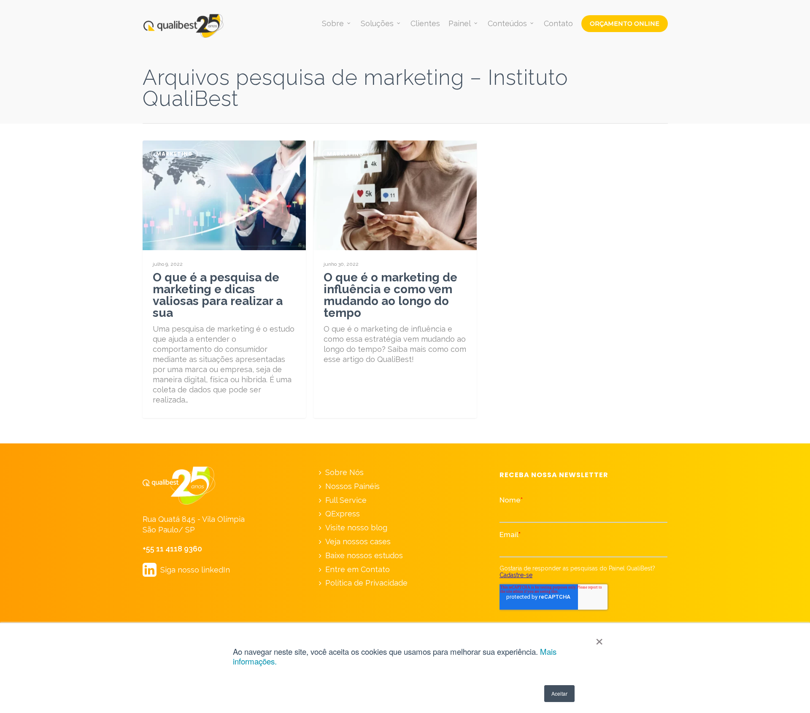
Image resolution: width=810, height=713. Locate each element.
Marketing (174, 153)
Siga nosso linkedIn (186, 569)
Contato (558, 23)
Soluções (377, 23)
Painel (459, 23)
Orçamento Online (624, 23)
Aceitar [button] (559, 693)
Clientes (425, 23)
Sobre (333, 23)
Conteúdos (507, 23)
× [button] (599, 639)
